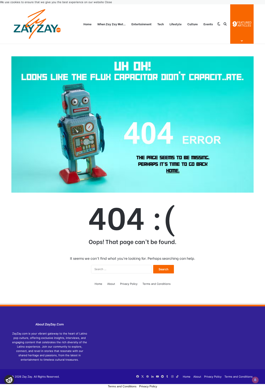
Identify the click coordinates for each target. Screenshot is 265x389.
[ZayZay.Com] (37, 24)
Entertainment (141, 24)
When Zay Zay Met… (111, 24)
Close (108, 2)
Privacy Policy (128, 283)
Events (208, 24)
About (111, 283)
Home (87, 24)
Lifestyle (176, 24)
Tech (160, 24)
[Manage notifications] (255, 380)
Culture (192, 24)
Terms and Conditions (156, 283)
